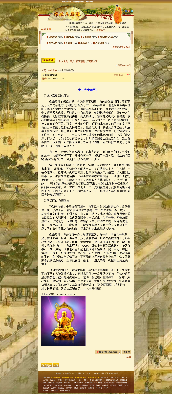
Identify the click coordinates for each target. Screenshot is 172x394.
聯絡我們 (97, 373)
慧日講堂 (113, 385)
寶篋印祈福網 (114, 377)
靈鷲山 (86, 380)
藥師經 (84, 43)
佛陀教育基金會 (65, 390)
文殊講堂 (83, 388)
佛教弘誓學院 (48, 385)
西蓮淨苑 (61, 388)
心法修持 (100, 43)
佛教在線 (67, 383)
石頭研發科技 (113, 373)
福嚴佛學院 (58, 385)
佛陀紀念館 (54, 390)
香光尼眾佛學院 (109, 383)
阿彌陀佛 (53, 37)
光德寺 (120, 385)
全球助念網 (88, 383)
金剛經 (69, 43)
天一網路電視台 (67, 377)
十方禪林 (69, 388)
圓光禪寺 (99, 380)
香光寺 (92, 385)
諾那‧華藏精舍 (78, 383)
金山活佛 (52, 70)
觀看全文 (100, 30)
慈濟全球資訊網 (70, 380)
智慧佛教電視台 (78, 1)
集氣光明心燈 (66, 1)
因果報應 (70, 37)
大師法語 (87, 37)
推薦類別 (80, 61)
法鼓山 (79, 380)
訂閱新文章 (91, 61)
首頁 (43, 70)
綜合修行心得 (106, 37)
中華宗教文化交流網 (55, 383)
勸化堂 (98, 385)
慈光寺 (76, 388)
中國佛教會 (98, 383)
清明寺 (106, 388)
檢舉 (129, 357)
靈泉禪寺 (93, 380)
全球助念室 (104, 377)
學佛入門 (53, 43)
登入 (72, 61)
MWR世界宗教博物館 (81, 385)
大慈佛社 (91, 388)
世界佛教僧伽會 (121, 383)
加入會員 (63, 61)
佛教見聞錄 (89, 1)
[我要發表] (48, 60)
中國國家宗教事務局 (111, 380)
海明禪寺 (99, 388)
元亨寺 (53, 388)
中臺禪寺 (60, 380)
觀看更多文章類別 (121, 47)
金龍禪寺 (46, 390)
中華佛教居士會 (59, 373)
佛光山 (52, 380)
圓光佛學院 (68, 385)
